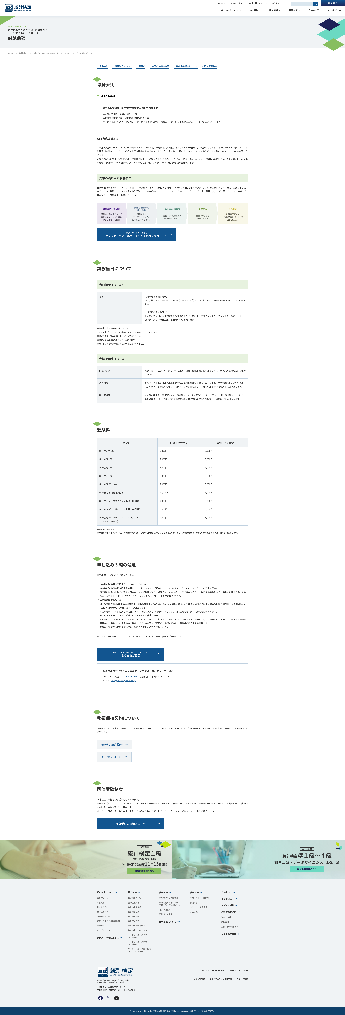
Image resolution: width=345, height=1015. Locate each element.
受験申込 (333, 3)
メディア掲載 (227, 905)
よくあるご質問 (235, 3)
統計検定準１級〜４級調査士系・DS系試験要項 (169, 903)
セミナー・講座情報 (198, 907)
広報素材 (225, 922)
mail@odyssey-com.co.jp (123, 680)
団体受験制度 (210, 66)
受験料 (142, 66)
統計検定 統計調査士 (136, 925)
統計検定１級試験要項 (168, 898)
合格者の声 (314, 10)
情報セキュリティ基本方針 (221, 979)
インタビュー (334, 10)
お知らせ (221, 3)
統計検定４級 (133, 921)
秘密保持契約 (199, 979)
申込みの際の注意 (160, 66)
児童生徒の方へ (103, 916)
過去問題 (194, 912)
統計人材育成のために (258, 3)
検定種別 (254, 10)
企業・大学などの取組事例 (108, 921)
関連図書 (194, 902)
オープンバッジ (103, 930)
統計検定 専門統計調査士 (138, 930)
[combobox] (302, 4)
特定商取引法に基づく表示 (213, 970)
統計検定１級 (133, 902)
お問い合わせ (242, 979)
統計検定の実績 (165, 914)
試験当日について (123, 66)
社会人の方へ (102, 907)
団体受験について (279, 3)
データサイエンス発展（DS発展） (137, 943)
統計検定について (230, 10)
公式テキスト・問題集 (199, 898)
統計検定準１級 (134, 907)
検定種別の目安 (134, 898)
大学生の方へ (102, 912)
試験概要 (101, 902)
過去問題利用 (227, 917)
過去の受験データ (166, 909)
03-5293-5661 (132, 676)
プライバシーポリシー (238, 970)
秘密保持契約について (187, 66)
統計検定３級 (133, 916)
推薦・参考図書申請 (229, 926)
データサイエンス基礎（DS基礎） (137, 936)
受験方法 (103, 66)
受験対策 (293, 10)
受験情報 (273, 10)
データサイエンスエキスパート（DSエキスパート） (141, 950)
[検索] (315, 4)
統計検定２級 (133, 912)
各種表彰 (101, 925)
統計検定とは (102, 898)
